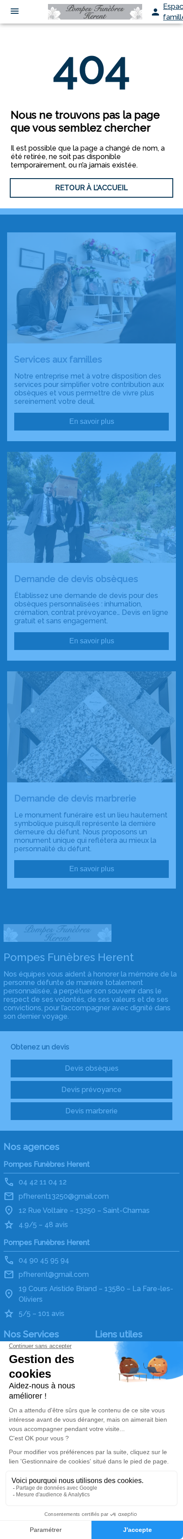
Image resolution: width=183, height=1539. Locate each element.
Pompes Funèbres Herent (47, 1164)
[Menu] (15, 11)
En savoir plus (91, 421)
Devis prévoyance (91, 1089)
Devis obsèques (92, 1068)
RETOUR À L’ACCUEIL (91, 187)
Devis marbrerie (91, 1111)
